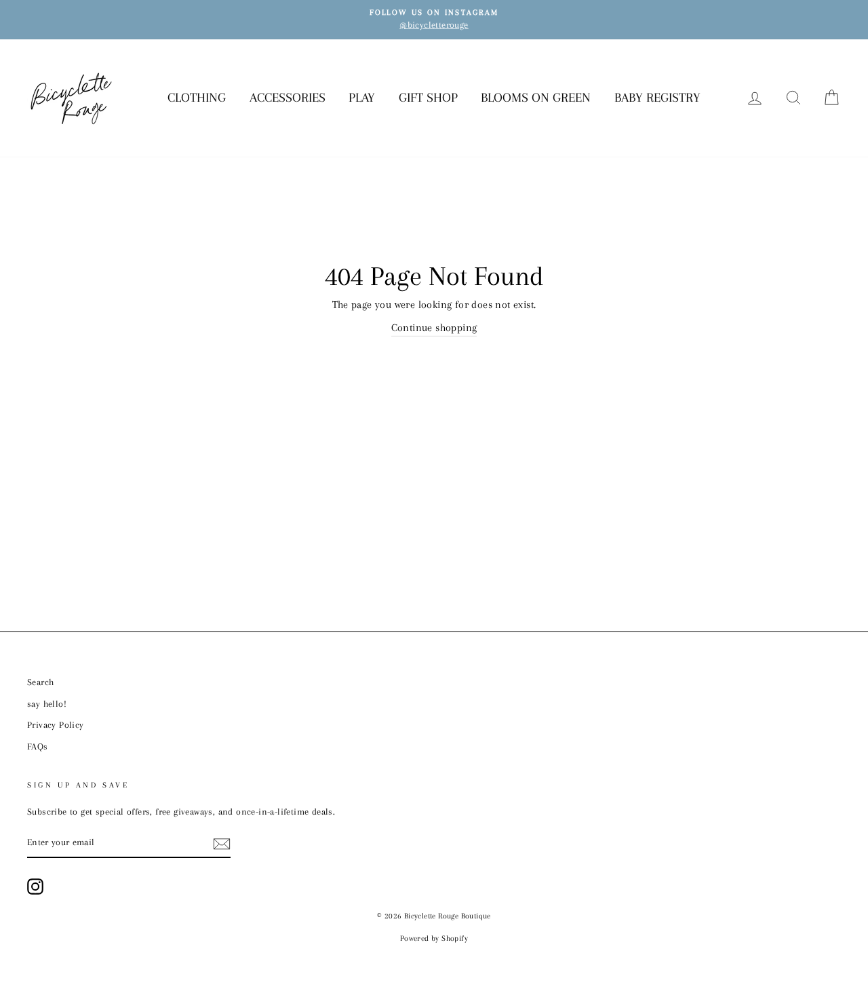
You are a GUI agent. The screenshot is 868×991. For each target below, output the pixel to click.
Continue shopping (434, 328)
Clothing (196, 97)
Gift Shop (428, 97)
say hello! (46, 704)
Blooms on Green (536, 97)
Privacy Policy (55, 725)
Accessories (288, 97)
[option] (434, 20)
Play (362, 97)
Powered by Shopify (434, 938)
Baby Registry (657, 97)
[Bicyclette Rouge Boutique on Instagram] (35, 886)
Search (40, 682)
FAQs (37, 746)
